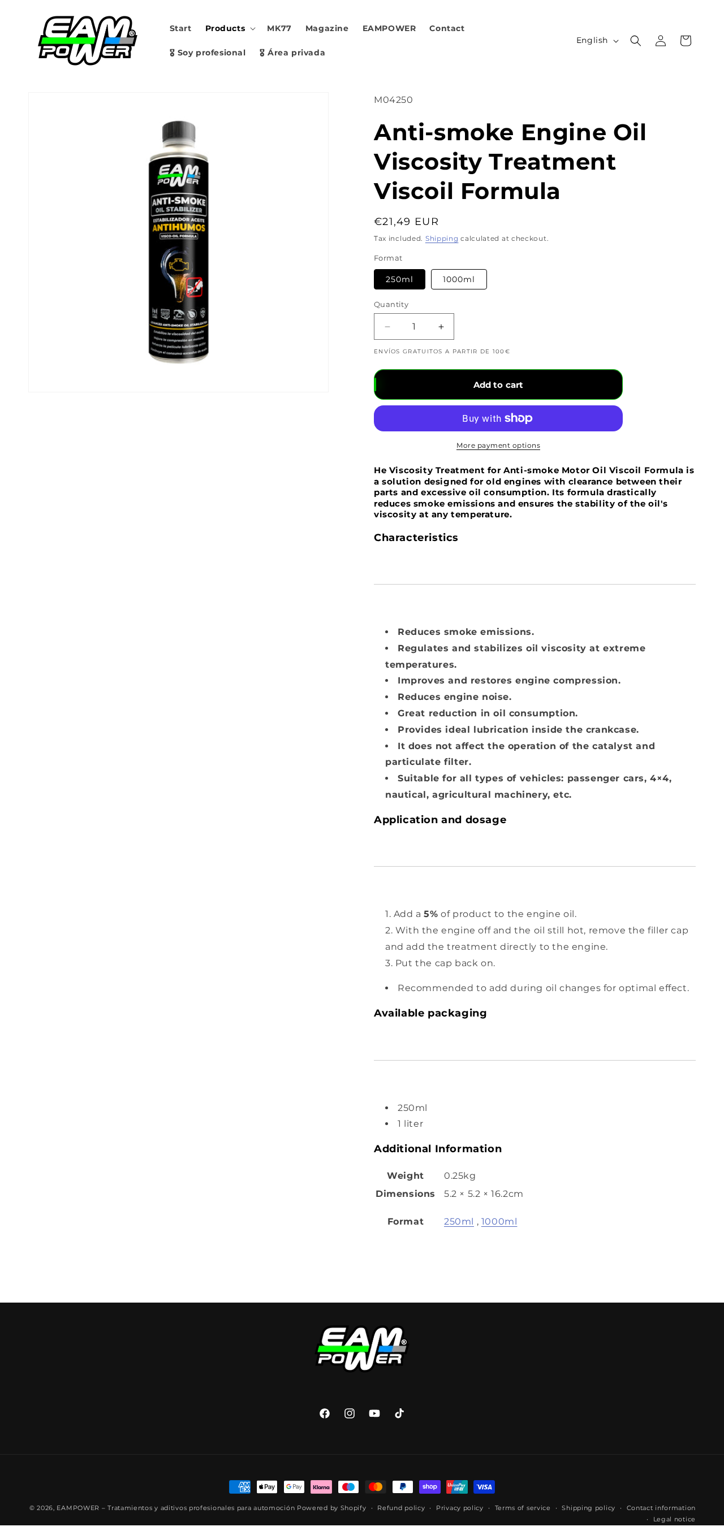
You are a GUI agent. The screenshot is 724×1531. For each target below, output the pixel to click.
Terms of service (523, 1508)
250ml (399, 279)
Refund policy (401, 1508)
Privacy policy (460, 1508)
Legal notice (674, 1519)
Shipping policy (588, 1508)
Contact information (661, 1508)
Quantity (391, 304)
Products (225, 28)
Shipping (442, 238)
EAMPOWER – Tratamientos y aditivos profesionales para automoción (176, 1508)
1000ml (459, 279)
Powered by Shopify (332, 1508)
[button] (230, 28)
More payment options (498, 445)
